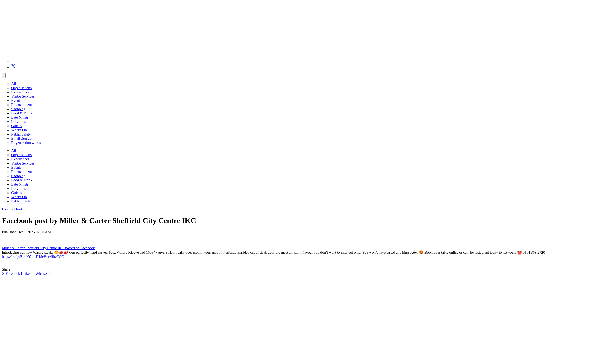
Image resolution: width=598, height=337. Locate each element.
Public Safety (21, 134)
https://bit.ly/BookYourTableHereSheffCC (33, 257)
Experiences (20, 92)
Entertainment (21, 105)
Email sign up (21, 138)
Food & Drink (21, 113)
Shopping (18, 109)
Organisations (21, 88)
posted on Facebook (80, 248)
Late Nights (19, 117)
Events (16, 101)
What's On (19, 130)
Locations (18, 122)
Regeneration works (26, 143)
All (13, 84)
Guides (16, 126)
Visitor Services (22, 96)
